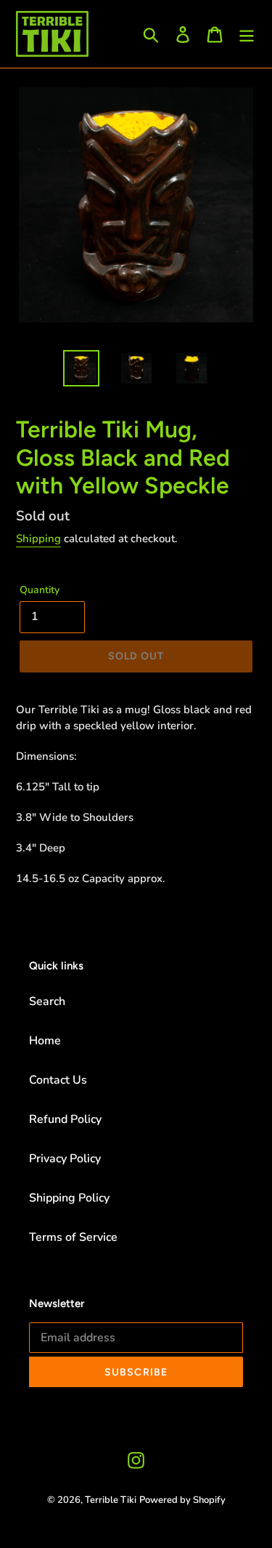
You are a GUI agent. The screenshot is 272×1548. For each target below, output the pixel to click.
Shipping (38, 538)
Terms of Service (73, 1237)
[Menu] (247, 33)
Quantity (39, 590)
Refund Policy (65, 1119)
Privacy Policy (65, 1159)
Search (47, 1001)
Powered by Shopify (182, 1500)
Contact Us (58, 1080)
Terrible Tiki (110, 1500)
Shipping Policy (69, 1198)
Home (45, 1041)
